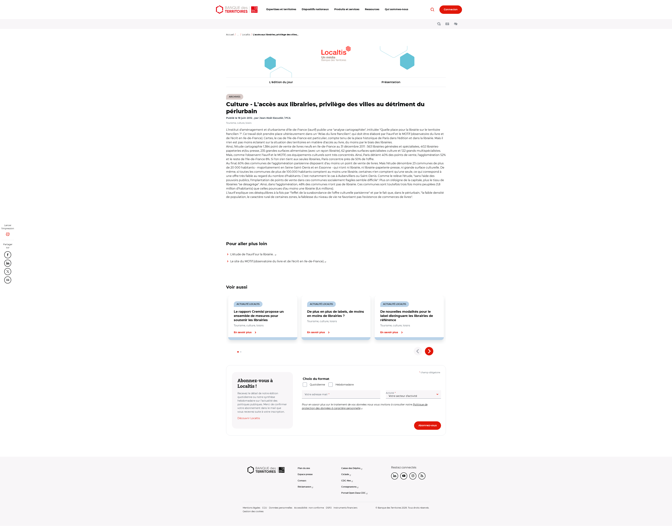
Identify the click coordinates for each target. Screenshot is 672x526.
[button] (281, 9)
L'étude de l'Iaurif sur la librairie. (252, 254)
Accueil (230, 34)
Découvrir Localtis (248, 418)
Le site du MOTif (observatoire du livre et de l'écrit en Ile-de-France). (277, 261)
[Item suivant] (429, 351)
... (238, 34)
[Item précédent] (418, 351)
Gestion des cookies (253, 511)
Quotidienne (317, 384)
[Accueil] (236, 10)
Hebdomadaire (344, 384)
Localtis (246, 34)
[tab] (238, 352)
